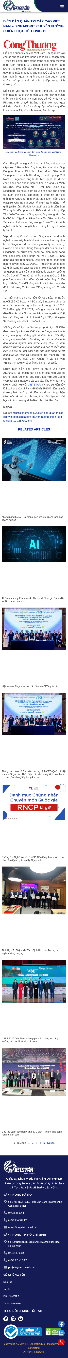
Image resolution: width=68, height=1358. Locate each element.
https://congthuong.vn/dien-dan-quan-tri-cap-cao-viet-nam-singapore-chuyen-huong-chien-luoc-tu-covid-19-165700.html (33, 417)
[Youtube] (20, 1318)
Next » (51, 1143)
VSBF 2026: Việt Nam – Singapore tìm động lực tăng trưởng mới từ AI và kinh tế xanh (30, 1040)
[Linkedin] (13, 1318)
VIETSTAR (34, 384)
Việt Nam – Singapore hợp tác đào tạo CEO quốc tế (29, 686)
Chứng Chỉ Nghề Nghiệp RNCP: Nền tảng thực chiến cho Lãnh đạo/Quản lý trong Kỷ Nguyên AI (33, 858)
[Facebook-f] (5, 1318)
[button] (62, 6)
